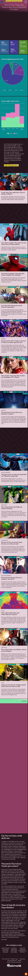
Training (14, 0)
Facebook (13, 962)
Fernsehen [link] (5, 486)
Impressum (22, 959)
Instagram (18, 962)
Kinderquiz (5, 952)
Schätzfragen (14, 949)
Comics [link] (21, 256)
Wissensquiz (6, 949)
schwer (26, 320)
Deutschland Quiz (22, 950)
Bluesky (9, 962)
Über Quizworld (6, 959)
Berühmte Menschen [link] (24, 175)
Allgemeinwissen (5, 948)
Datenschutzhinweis (12, 960)
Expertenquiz (5, 950)
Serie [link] (26, 488)
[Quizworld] (14, 970)
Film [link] (8, 224)
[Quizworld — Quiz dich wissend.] (2, 2)
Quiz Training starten (11, 165)
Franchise (15, 224)
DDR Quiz (22, 952)
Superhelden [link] (25, 256)
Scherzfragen (14, 950)
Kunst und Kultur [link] (20, 224)
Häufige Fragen (14, 959)
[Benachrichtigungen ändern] (26, 974)
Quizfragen (14, 948)
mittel (26, 224)
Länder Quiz (22, 948)
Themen (8, 0)
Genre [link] (5, 224)
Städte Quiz (22, 949)
